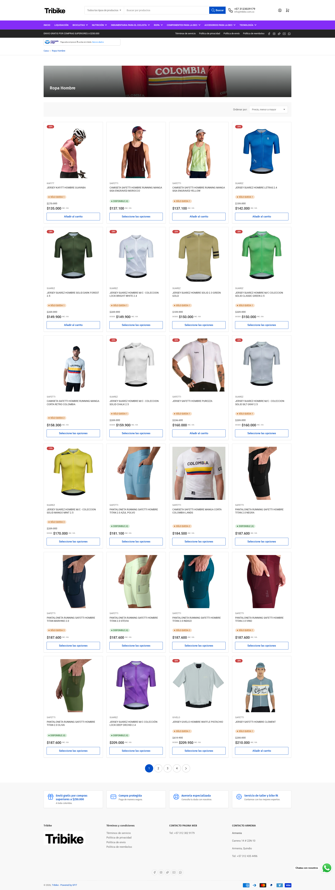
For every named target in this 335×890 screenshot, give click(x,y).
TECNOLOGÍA (246, 25)
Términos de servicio (185, 33)
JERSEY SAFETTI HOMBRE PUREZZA (192, 401)
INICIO (47, 25)
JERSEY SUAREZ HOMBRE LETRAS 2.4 (256, 187)
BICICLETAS (79, 25)
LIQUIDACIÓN (61, 25)
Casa (46, 50)
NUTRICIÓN (98, 25)
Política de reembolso (253, 33)
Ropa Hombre (58, 50)
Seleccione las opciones (136, 216)
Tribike (55, 885)
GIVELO (176, 717)
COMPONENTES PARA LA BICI (182, 25)
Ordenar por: (240, 109)
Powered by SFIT (68, 885)
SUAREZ (239, 183)
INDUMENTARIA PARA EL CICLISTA (129, 25)
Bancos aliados (98, 42)
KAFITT (50, 183)
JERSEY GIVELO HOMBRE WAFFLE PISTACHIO (197, 721)
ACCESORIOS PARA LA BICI (218, 25)
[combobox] (175, 10)
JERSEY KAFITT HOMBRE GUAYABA (66, 187)
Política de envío (232, 33)
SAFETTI (114, 183)
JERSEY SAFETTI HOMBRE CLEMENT (255, 721)
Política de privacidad (209, 33)
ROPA (157, 25)
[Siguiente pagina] (186, 768)
